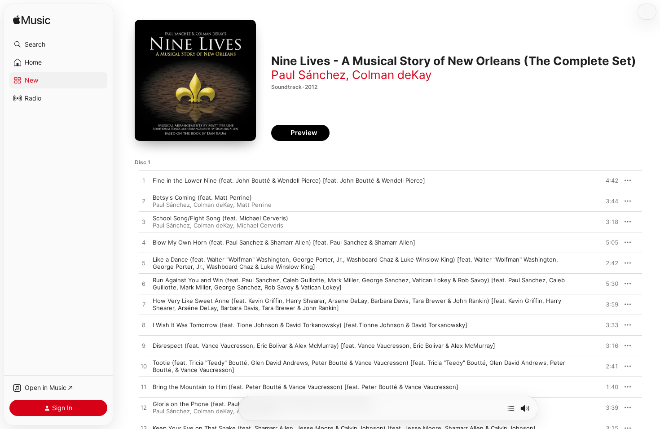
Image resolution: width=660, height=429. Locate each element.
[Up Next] (511, 408)
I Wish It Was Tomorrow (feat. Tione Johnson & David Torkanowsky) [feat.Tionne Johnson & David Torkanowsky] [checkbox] (310, 324)
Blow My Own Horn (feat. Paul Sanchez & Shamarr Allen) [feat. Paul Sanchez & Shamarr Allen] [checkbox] (284, 242)
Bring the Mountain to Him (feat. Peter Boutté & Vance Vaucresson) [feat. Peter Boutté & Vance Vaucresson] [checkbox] (305, 386)
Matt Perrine (254, 204)
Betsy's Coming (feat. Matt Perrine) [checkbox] (202, 197)
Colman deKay (391, 75)
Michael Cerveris (260, 225)
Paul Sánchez (308, 75)
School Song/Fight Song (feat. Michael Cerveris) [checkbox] (220, 218)
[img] (31, 20)
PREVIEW (608, 180)
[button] (58, 44)
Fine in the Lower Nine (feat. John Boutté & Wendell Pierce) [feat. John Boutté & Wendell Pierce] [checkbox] (289, 180)
